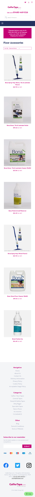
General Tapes (17, 398)
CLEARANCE (17, 414)
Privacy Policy (17, 381)
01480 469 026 (20, 12)
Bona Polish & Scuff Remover (17, 211)
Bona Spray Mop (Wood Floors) (17, 253)
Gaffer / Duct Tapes (17, 396)
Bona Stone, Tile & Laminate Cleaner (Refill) (17, 168)
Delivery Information (17, 378)
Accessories (17, 411)
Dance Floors (17, 409)
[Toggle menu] (2, 23)
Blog (17, 423)
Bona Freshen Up (17, 339)
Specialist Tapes (17, 406)
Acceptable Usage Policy (17, 386)
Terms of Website (17, 429)
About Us (18, 373)
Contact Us (17, 376)
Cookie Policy (17, 384)
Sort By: (6, 48)
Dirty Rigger (17, 404)
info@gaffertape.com (17, 478)
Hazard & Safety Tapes (17, 401)
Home (17, 371)
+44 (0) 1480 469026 (19, 476)
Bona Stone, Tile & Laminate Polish (17, 125)
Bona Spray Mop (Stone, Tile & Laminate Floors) (17, 84)
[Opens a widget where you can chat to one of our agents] (28, 494)
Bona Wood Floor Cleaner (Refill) (17, 296)
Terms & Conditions (17, 426)
